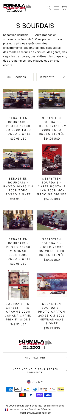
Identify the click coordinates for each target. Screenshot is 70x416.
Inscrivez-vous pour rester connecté (35, 371)
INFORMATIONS (35, 358)
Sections (19, 77)
